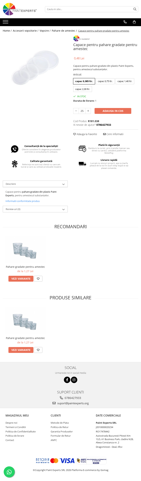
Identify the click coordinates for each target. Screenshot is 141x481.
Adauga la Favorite (86, 134)
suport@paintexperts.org (73, 403)
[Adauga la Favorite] (38, 279)
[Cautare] (135, 9)
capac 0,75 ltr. (105, 81)
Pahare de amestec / (65, 30)
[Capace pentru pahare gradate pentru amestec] (35, 67)
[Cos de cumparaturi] (134, 22)
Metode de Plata (60, 422)
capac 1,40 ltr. (125, 81)
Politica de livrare (15, 435)
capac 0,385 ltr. (84, 81)
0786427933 (72, 398)
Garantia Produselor (62, 431)
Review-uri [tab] (13, 209)
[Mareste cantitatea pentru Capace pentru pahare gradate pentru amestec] (88, 111)
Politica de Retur (59, 427)
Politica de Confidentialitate (21, 431)
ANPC (54, 440)
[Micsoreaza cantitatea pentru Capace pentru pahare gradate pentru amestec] (76, 111)
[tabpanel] (35, 67)
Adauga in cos (113, 111)
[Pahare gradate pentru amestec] (25, 249)
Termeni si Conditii (16, 427)
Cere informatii (114, 134)
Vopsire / (45, 30)
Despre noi (11, 422)
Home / (7, 30)
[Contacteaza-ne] (125, 22)
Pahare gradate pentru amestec (25, 266)
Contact (10, 440)
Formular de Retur (61, 435)
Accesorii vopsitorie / (26, 30)
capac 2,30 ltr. (82, 89)
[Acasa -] (21, 9)
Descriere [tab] (11, 183)
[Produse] (6, 23)
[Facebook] (67, 380)
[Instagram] (74, 380)
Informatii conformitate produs (23, 201)
